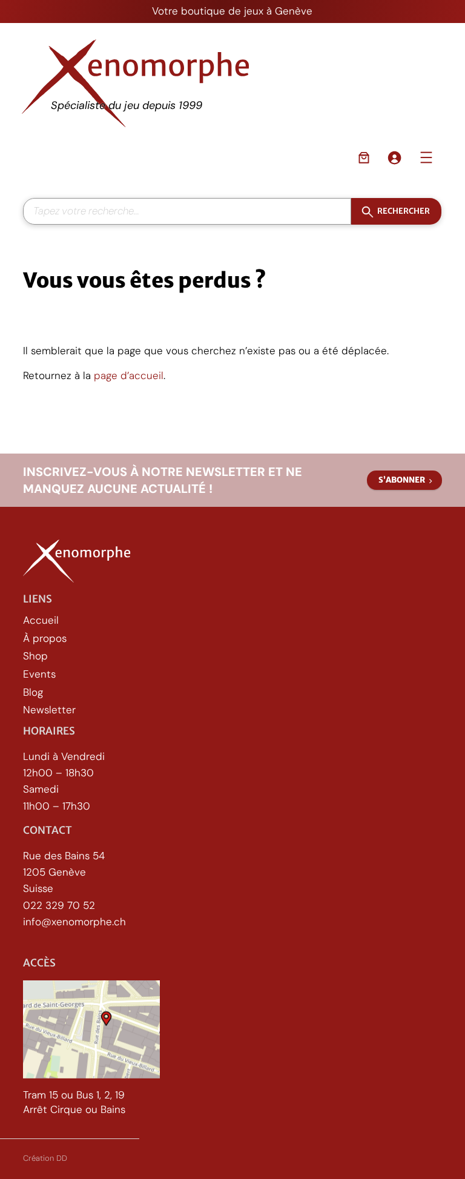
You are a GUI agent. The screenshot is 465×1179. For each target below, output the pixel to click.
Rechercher (403, 211)
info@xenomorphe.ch (74, 921)
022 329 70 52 (59, 905)
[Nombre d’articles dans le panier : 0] (364, 157)
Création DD (45, 1158)
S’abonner (401, 480)
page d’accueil (128, 375)
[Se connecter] (394, 157)
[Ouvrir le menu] (426, 157)
